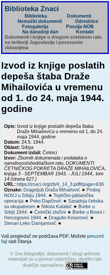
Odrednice (86, 21)
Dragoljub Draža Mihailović (52, 189)
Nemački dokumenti (40, 21)
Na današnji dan (40, 31)
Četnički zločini (50, 212)
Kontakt (85, 31)
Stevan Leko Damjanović (30, 223)
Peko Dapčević (46, 200)
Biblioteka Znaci (32, 9)
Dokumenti (79, 15)
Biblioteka (36, 15)
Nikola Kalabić (57, 206)
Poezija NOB (80, 26)
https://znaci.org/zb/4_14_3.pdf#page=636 (60, 184)
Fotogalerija (35, 26)
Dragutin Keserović (69, 217)
